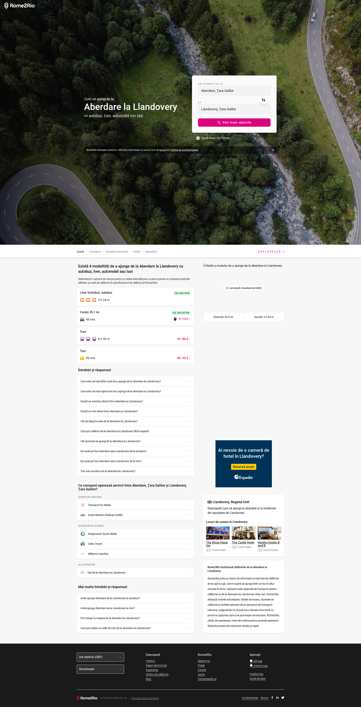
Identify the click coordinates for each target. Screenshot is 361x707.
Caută (80, 251)
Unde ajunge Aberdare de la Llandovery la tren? (107, 608)
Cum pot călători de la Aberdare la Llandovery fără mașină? (114, 431)
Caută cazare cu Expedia (215, 137)
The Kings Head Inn (217, 544)
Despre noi (204, 660)
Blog (148, 678)
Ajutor (201, 674)
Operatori (151, 251)
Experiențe (152, 669)
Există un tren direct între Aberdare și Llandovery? (109, 411)
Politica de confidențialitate (184, 150)
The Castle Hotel (243, 542)
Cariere (202, 669)
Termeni (264, 698)
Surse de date (257, 678)
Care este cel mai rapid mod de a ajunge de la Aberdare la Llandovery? (120, 391)
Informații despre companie (145, 698)
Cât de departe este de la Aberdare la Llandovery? (109, 421)
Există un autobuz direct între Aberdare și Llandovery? (111, 401)
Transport (95, 251)
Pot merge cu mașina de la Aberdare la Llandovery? (110, 618)
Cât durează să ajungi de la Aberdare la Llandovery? (110, 441)
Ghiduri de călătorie (157, 674)
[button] (234, 122)
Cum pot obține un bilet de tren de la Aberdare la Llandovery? (115, 628)
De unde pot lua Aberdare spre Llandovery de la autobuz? (113, 451)
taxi (140, 115)
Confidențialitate (250, 698)
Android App (260, 665)
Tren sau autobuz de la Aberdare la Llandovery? (108, 471)
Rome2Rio (214, 578)
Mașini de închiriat (156, 665)
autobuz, (96, 115)
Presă (201, 665)
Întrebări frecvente (117, 251)
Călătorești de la (210, 84)
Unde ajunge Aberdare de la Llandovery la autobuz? (110, 598)
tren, (108, 115)
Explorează (269, 251)
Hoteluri (150, 660)
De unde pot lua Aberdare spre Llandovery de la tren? (111, 461)
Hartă (136, 251)
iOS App (257, 661)
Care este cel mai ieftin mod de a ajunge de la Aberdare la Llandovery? (120, 381)
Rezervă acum (243, 467)
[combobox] (234, 90)
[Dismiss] (273, 150)
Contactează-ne (207, 678)
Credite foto (256, 674)
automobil (121, 115)
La (199, 102)
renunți (162, 150)
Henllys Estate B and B (269, 544)
